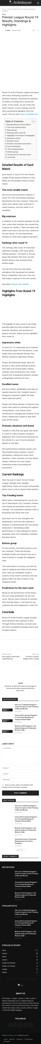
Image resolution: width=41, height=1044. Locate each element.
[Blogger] (10, 1025)
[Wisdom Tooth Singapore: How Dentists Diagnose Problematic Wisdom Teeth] (7, 729)
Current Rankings (13, 146)
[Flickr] (20, 1025)
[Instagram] (26, 1025)
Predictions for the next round (19, 155)
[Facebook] (11, 36)
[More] (30, 36)
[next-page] (6, 736)
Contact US (19, 1039)
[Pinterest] (20, 36)
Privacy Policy (29, 1039)
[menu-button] (3, 3)
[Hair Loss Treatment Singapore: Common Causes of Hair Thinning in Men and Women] (7, 707)
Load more (20, 850)
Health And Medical (6, 710)
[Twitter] (16, 36)
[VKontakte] (31, 1025)
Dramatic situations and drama (19, 144)
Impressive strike (13, 138)
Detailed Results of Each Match (19, 125)
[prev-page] (3, 736)
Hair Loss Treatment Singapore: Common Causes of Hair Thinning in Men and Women (26, 707)
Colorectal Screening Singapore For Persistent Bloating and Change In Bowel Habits (26, 717)
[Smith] (3, 30)
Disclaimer (7, 1041)
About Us (12, 1039)
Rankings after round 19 (16, 133)
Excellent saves (13, 141)
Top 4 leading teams (15, 149)
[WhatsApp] (25, 36)
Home (4, 9)
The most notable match (16, 127)
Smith (8, 30)
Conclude (11, 157)
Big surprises (12, 130)
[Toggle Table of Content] (32, 121)
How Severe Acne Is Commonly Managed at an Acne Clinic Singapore (25, 841)
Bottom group (12, 152)
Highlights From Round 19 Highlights (21, 136)
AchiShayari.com (12, 1035)
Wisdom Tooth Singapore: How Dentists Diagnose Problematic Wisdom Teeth (25, 728)
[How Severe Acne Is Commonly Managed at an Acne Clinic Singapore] (7, 842)
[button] (38, 3)
